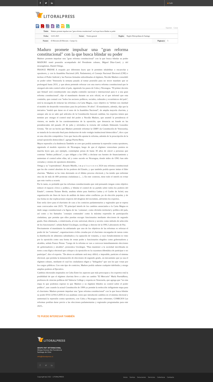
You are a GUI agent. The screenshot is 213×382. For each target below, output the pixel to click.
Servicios (151, 377)
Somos (132, 377)
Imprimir (168, 28)
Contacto (170, 377)
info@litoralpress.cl (45, 356)
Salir (171, 3)
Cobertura (161, 377)
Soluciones (141, 377)
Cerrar (175, 28)
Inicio (125, 377)
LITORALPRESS (59, 16)
